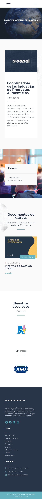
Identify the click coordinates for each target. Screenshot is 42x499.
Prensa (7, 453)
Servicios (8, 441)
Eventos (8, 447)
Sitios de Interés (11, 450)
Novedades (9, 455)
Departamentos (11, 438)
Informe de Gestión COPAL (18, 267)
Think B (25, 496)
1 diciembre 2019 (13, 263)
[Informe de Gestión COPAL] (21, 247)
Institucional (28, 257)
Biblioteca (9, 444)
